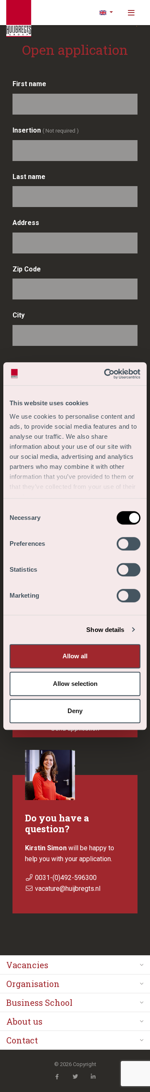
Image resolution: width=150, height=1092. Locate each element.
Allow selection (75, 683)
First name (29, 84)
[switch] (128, 543)
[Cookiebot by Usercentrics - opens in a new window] (105, 373)
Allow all (75, 656)
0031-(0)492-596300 (66, 878)
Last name (28, 177)
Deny (75, 710)
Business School (39, 1002)
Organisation (33, 983)
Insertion (45, 130)
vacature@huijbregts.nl (67, 889)
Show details (105, 629)
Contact (22, 1040)
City (18, 315)
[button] (106, 12)
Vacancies (27, 964)
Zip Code (26, 269)
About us (24, 1021)
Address (25, 223)
